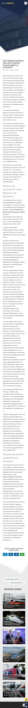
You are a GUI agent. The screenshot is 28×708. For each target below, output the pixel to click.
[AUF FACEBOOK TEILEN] (16, 554)
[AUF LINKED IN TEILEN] (10, 554)
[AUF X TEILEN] (5, 554)
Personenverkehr (14, 70)
